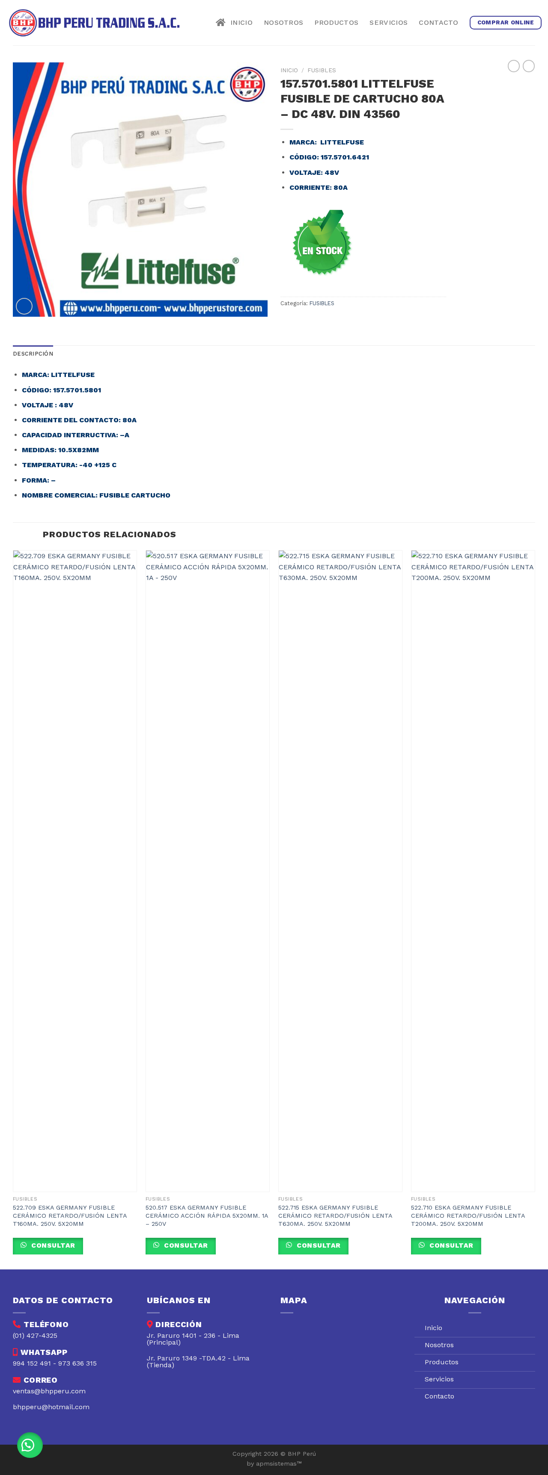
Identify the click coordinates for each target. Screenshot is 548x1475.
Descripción (33, 353)
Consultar (52, 1245)
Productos (336, 22)
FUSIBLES (321, 70)
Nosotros (284, 22)
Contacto (439, 22)
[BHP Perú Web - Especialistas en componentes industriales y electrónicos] (96, 22)
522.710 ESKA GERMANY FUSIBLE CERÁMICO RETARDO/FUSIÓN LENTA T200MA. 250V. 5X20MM (468, 1215)
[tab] (33, 353)
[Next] (534, 909)
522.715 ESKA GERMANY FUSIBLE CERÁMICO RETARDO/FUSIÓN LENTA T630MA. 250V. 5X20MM (335, 1215)
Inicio (239, 22)
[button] (30, 1445)
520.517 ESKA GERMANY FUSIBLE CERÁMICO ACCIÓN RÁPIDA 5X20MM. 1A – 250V (207, 1215)
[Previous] (13, 909)
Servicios (388, 22)
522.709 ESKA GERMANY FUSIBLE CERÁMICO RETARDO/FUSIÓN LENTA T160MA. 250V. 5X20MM (70, 1215)
